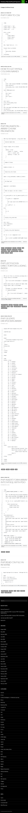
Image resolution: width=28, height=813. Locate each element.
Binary (2, 700)
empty (21, 304)
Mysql (5, 66)
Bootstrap (3, 702)
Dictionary (3, 719)
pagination (4, 251)
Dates (2, 717)
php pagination (15, 251)
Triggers (2, 781)
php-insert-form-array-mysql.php (8, 545)
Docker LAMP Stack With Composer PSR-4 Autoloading (12, 615)
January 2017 (3, 654)
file (18, 590)
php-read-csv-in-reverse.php (7, 585)
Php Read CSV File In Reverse (12, 563)
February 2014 (4, 683)
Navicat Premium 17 (5, 609)
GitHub (18, 56)
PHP (10, 12)
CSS (1, 712)
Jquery (2, 741)
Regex (2, 766)
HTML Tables (3, 737)
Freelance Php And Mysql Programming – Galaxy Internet (11, 1)
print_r (21, 251)
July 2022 (3, 636)
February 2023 (4, 634)
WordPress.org (4, 805)
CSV (5, 12)
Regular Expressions (5, 769)
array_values (4, 304)
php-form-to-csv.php (5, 56)
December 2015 (4, 668)
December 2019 (4, 644)
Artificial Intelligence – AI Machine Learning (10, 697)
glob (8, 306)
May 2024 (3, 631)
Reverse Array (8, 592)
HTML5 (12, 469)
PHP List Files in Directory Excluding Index (13, 266)
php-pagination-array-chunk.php (8, 241)
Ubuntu (2, 783)
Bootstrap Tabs (4, 704)
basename (16, 304)
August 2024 (3, 629)
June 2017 (3, 651)
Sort (1, 774)
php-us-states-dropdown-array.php (8, 463)
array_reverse (5, 590)
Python (2, 761)
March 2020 (3, 641)
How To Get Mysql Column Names (11, 70)
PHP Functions (17, 306)
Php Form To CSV (10, 15)
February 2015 (4, 673)
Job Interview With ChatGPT (7, 617)
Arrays (2, 12)
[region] (14, 38)
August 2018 (3, 649)
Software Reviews (4, 771)
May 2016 (3, 661)
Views (2, 788)
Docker (2, 722)
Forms (7, 12)
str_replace (4, 308)
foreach (9, 249)
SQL (1, 776)
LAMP (2, 744)
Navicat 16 (3, 620)
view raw (25, 56)
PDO (8, 66)
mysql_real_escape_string (6, 749)
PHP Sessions (3, 756)
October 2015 (4, 671)
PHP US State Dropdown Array (11, 319)
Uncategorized (4, 786)
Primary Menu (26, 1)
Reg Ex (2, 764)
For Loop (2, 727)
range (7, 252)
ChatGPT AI (3, 707)
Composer (3, 709)
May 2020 (3, 639)
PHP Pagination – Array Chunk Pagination (11, 128)
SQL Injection (3, 778)
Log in (2, 797)
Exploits (2, 724)
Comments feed (4, 802)
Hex (1, 732)
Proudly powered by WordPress (6, 811)
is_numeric (15, 249)
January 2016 (3, 666)
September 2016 (4, 656)
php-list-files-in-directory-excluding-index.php (10, 298)
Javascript (3, 739)
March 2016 (3, 663)
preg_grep (24, 306)
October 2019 (4, 646)
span (11, 252)
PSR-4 (2, 759)
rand (3, 252)
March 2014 (3, 681)
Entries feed (3, 800)
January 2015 (3, 676)
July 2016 (3, 659)
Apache (2, 692)
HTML (9, 316)
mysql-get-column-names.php (7, 112)
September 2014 (4, 678)
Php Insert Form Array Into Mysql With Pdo (14, 481)
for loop (4, 249)
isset (20, 249)
